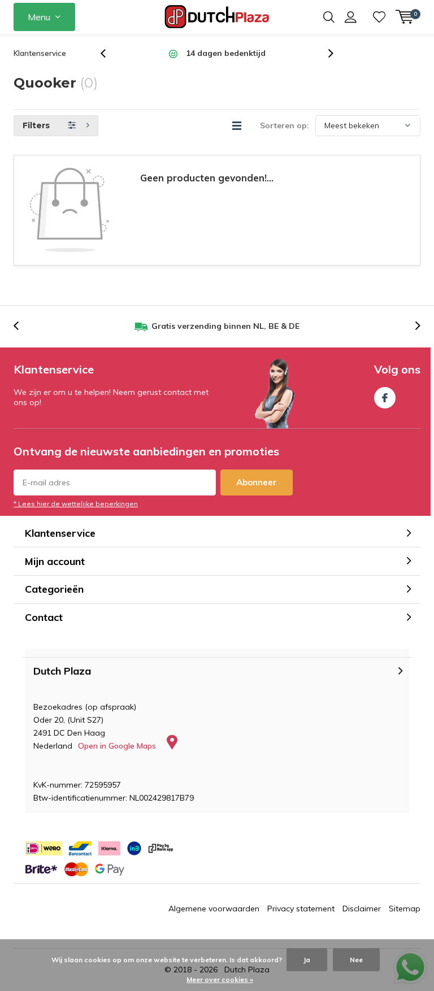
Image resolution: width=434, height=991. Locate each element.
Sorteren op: (284, 125)
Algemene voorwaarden (213, 908)
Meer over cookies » (219, 979)
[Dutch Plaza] (217, 17)
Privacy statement (301, 908)
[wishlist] (379, 17)
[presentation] (109, 53)
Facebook (385, 397)
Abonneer (256, 482)
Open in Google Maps (118, 746)
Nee (356, 959)
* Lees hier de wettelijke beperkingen (76, 503)
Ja (306, 959)
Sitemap (404, 908)
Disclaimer (361, 908)
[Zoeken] (329, 17)
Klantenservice (40, 53)
